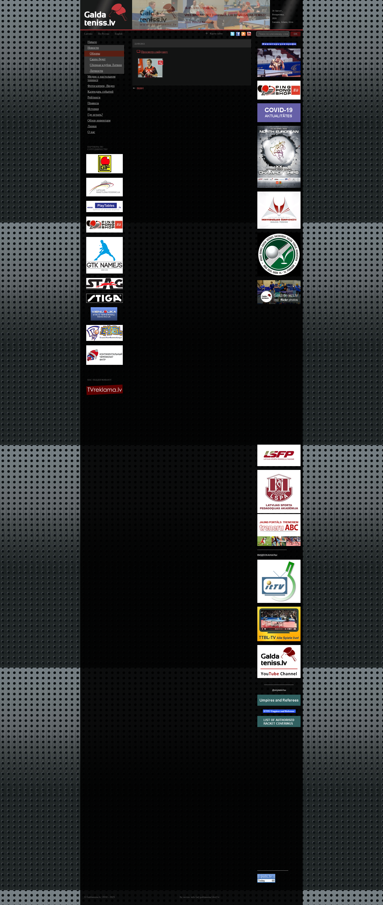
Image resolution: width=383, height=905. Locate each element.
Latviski (88, 33)
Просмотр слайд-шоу (154, 51)
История (93, 109)
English (119, 33)
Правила (93, 103)
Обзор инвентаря (99, 120)
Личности (96, 70)
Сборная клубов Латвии (106, 65)
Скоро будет (98, 59)
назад (140, 87)
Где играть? (95, 114)
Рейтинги (94, 97)
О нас (91, 132)
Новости (93, 47)
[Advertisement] (105, 467)
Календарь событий (100, 91)
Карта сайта (216, 33)
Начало (92, 42)
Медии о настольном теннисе (101, 78)
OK (295, 34)
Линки (92, 126)
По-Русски (103, 33)
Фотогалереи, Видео (101, 86)
